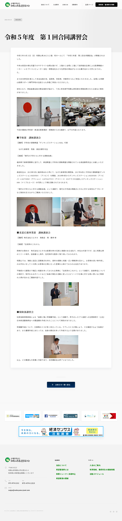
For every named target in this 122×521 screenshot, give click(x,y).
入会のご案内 (95, 465)
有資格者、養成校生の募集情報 (102, 469)
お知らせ (65, 5)
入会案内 (56, 5)
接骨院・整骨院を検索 (106, 4)
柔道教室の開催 (62, 478)
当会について (45, 5)
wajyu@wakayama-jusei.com (19, 490)
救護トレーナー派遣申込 (66, 474)
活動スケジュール (97, 474)
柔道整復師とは (62, 469)
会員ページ (89, 5)
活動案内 (75, 5)
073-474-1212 (13, 483)
